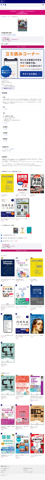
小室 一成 (8, 16)
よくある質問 (3, 470)
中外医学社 (14, 34)
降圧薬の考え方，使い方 (8, 241)
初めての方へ (25, 470)
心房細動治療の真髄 (7, 235)
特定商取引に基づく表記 (27, 468)
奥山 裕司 (7, 34)
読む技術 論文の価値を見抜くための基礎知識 (13, 238)
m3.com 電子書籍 (3, 16)
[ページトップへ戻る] (43, 478)
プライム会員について (5, 468)
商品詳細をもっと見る (7, 88)
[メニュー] (43, 2)
